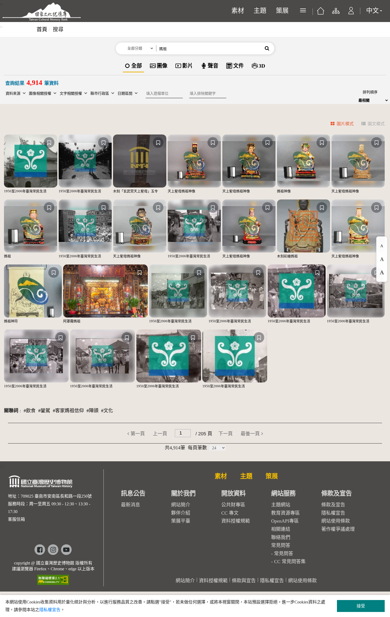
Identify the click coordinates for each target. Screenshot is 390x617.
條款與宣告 (244, 580)
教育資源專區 (285, 513)
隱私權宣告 (333, 513)
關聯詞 (11, 410)
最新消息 (130, 504)
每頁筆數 (197, 447)
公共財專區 (233, 504)
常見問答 (283, 553)
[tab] (339, 124)
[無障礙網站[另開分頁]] (53, 578)
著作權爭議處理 (338, 529)
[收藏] (49, 142)
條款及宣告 (333, 504)
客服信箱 (16, 519)
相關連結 (280, 529)
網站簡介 (180, 504)
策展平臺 (180, 521)
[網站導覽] (335, 13)
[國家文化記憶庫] (42, 12)
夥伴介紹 (180, 513)
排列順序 (370, 92)
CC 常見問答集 (290, 561)
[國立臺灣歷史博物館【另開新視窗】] (40, 483)
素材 (237, 10)
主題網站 (280, 504)
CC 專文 (230, 513)
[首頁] (321, 13)
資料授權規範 (235, 521)
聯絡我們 (280, 537)
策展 (282, 10)
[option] (133, 66)
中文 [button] (372, 10)
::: (1, 4)
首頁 (42, 29)
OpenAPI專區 (285, 521)
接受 (361, 606)
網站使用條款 (335, 521)
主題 (260, 10)
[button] (351, 13)
